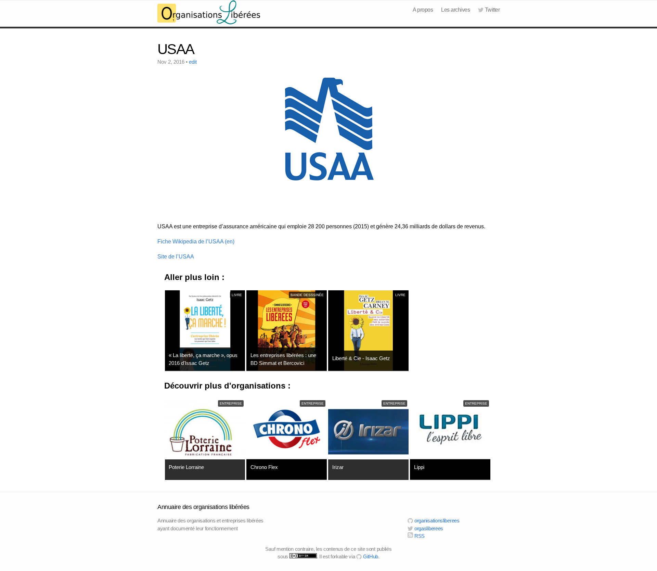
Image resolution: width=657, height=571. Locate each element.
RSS (419, 536)
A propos (423, 10)
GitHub (370, 556)
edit (193, 62)
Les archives (455, 10)
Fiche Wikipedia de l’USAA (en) (195, 241)
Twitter (492, 10)
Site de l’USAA (175, 256)
